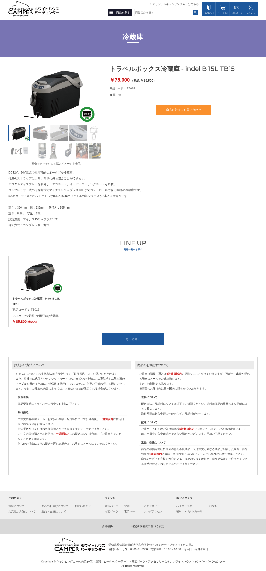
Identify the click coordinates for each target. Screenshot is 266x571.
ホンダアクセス (153, 511)
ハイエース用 (184, 506)
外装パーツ (111, 506)
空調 (126, 506)
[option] (56, 93)
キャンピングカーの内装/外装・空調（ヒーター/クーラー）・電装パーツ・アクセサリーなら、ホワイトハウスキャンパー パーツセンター (140, 561)
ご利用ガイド (208, 13)
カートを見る (223, 13)
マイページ (251, 13)
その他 (212, 506)
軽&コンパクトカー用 (189, 511)
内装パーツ (111, 511)
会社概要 (107, 526)
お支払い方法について (22, 511)
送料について (16, 506)
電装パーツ (131, 511)
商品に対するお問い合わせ (183, 109)
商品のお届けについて (55, 506)
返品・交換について (53, 511)
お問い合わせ (237, 13)
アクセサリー (152, 506)
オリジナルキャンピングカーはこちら (175, 4)
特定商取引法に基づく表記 (147, 526)
